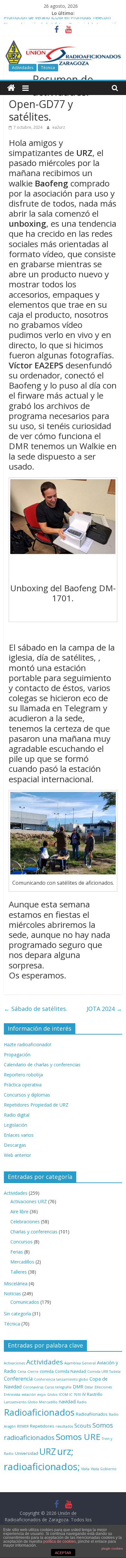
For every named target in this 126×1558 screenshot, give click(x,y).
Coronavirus (33, 1387)
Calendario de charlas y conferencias (42, 1064)
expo (41, 1394)
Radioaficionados (39, 1412)
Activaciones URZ (28, 1201)
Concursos (21, 1242)
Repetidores (42, 1426)
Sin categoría (17, 1314)
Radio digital (16, 1115)
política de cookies (59, 1541)
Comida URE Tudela (104, 1371)
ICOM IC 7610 (70, 1394)
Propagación (17, 1054)
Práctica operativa (23, 1085)
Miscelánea (15, 1283)
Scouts (82, 1425)
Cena (21, 1371)
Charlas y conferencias (34, 1231)
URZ (47, 1451)
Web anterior (17, 1155)
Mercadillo (48, 1402)
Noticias (12, 1293)
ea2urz (58, 127)
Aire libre (19, 1211)
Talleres (18, 1272)
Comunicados (24, 1302)
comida (47, 1371)
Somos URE (78, 1437)
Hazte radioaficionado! (27, 1044)
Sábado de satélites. (35, 1009)
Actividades (22, 67)
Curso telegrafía (58, 1387)
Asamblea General (80, 1363)
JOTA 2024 (104, 1009)
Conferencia (18, 1378)
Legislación (15, 1125)
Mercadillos (22, 1262)
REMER (23, 1426)
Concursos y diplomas (27, 1095)
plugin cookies (112, 1548)
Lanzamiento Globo (21, 1402)
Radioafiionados (92, 1414)
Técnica (48, 67)
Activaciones (14, 1363)
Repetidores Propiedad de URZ (36, 1105)
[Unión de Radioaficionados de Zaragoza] (11, 88)
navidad (67, 1401)
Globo (52, 1394)
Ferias (16, 1252)
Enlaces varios (19, 1135)
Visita (85, 1469)
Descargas (15, 1145)
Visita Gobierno (104, 1469)
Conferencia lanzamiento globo (61, 1379)
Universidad (26, 1453)
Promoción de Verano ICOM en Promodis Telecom (57, 21)
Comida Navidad (70, 1371)
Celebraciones (25, 1221)
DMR (78, 1387)
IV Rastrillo (92, 1394)
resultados (64, 1426)
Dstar (89, 1387)
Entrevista (12, 1394)
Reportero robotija (23, 1075)
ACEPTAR (63, 1553)
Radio (82, 1402)
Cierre (32, 1371)
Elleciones (103, 1387)
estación (29, 1394)
